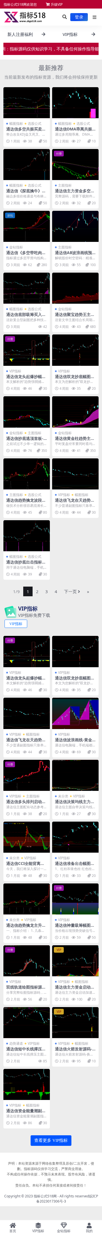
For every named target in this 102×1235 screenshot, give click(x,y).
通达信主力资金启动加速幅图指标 (75, 989)
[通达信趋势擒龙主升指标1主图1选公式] (26, 898)
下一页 (70, 591)
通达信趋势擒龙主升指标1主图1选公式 (26, 927)
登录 (79, 17)
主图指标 (65, 185)
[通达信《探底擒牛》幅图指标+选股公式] (26, 164)
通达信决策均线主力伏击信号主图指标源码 (75, 804)
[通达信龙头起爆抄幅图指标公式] (26, 350)
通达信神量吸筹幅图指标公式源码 (75, 927)
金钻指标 (16, 247)
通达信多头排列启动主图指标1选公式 (26, 804)
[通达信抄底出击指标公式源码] (26, 535)
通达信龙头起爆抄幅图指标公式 (26, 379)
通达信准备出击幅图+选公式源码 (73, 866)
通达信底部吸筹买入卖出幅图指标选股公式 (26, 317)
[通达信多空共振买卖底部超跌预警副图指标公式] (26, 102)
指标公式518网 (45, 1196)
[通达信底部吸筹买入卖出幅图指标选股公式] (26, 288)
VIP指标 (15, 371)
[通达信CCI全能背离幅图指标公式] (26, 837)
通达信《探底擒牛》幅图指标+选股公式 (26, 193)
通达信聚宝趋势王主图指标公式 (75, 317)
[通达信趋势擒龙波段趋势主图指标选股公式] (26, 473)
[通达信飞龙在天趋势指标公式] (75, 473)
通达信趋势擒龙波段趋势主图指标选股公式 (26, 502)
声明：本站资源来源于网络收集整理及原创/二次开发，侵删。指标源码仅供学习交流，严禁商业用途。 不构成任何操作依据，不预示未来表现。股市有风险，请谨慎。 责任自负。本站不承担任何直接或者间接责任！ (51, 1174)
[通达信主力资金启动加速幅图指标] (75, 960)
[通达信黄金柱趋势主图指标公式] (75, 411)
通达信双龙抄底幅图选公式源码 (75, 379)
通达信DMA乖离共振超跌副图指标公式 (73, 131)
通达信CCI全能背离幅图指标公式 (25, 866)
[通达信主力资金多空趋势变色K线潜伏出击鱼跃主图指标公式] (75, 164)
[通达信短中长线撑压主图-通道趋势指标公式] (26, 1022)
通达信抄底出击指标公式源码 (26, 564)
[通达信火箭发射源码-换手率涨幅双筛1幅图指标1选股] (75, 1022)
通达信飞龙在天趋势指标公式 (75, 502)
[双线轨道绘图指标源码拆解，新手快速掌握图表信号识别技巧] (26, 960)
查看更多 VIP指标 (51, 1140)
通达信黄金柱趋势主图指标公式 (75, 441)
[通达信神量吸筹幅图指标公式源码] (75, 898)
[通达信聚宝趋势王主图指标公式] (75, 288)
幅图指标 (16, 123)
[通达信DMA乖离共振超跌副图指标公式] (75, 102)
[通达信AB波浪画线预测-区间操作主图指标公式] (75, 226)
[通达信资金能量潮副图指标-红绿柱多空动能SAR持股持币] (26, 1084)
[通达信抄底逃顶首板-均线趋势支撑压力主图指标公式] (26, 411)
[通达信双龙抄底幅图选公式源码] (75, 350)
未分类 (63, 796)
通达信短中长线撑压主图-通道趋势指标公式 (26, 1051)
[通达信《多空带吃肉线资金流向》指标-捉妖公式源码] (26, 226)
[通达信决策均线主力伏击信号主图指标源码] (75, 775)
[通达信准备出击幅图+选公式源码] (75, 837)
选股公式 (34, 123)
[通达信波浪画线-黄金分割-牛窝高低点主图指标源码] (75, 713)
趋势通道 (16, 1043)
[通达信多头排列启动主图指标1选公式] (26, 775)
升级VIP (56, 4)
